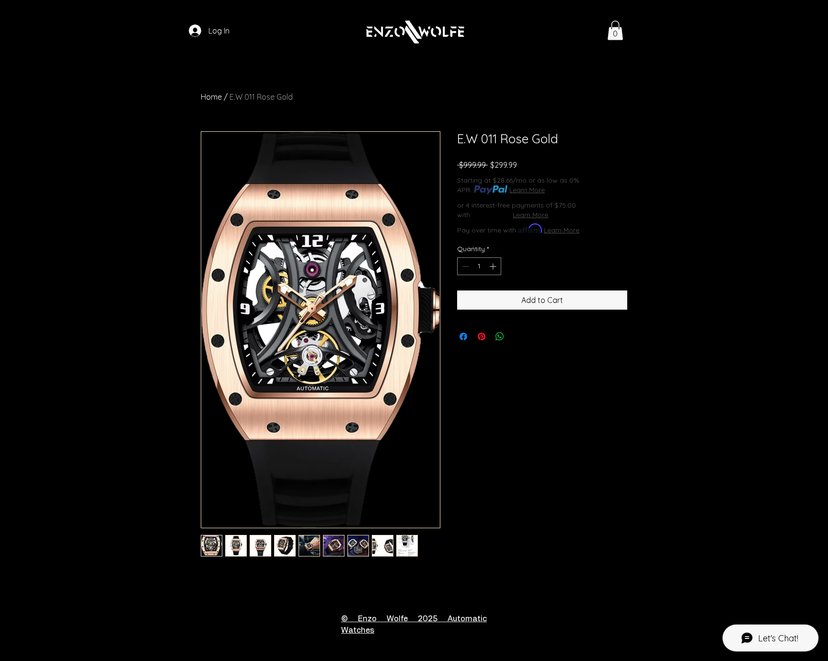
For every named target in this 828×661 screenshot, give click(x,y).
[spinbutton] (479, 266)
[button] (615, 30)
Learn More (527, 190)
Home (211, 97)
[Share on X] (518, 336)
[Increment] (494, 266)
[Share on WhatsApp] (500, 336)
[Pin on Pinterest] (481, 336)
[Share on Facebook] (463, 336)
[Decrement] (465, 266)
